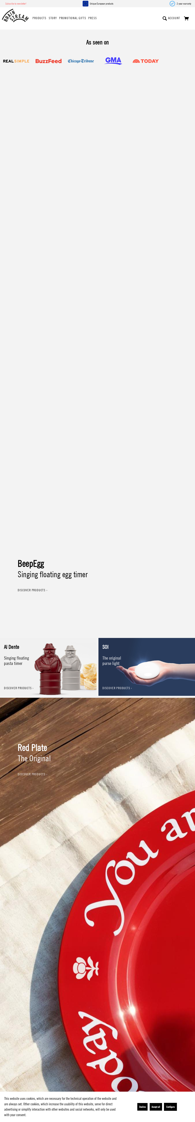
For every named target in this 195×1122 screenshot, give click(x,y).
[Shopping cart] (186, 18)
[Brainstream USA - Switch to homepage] (15, 15)
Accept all (156, 1106)
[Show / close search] (165, 18)
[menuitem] (39, 18)
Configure (170, 1106)
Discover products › (19, 688)
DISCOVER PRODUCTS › (32, 590)
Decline (142, 1106)
